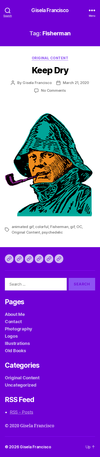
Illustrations (17, 343)
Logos (11, 336)
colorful (41, 226)
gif (72, 226)
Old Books (15, 350)
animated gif (22, 226)
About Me (15, 314)
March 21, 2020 (76, 82)
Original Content (50, 58)
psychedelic (52, 232)
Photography (18, 328)
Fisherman (59, 226)
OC (79, 226)
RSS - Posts (21, 412)
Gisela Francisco (49, 10)
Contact (13, 321)
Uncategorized (20, 385)
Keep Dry (50, 70)
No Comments (53, 90)
